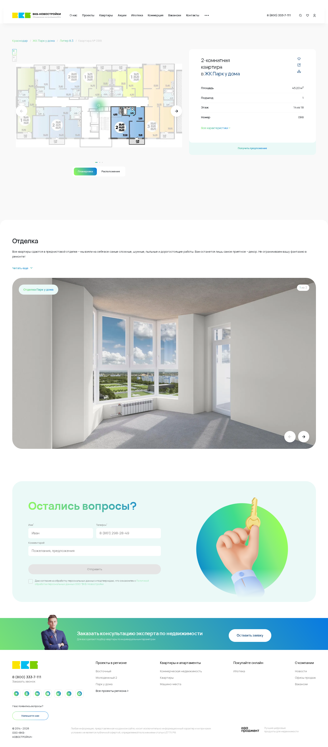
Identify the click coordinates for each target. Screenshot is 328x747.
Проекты (88, 15)
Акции (122, 15)
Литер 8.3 (67, 41)
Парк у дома (104, 684)
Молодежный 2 (106, 678)
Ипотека (137, 15)
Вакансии (174, 15)
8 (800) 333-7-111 (279, 15)
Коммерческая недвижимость (181, 671)
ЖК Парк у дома (44, 41)
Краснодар (20, 41)
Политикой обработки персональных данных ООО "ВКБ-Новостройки (92, 582)
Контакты (192, 15)
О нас (73, 15)
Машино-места (170, 684)
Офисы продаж (305, 678)
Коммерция (155, 15)
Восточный (103, 671)
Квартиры (106, 15)
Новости (301, 671)
